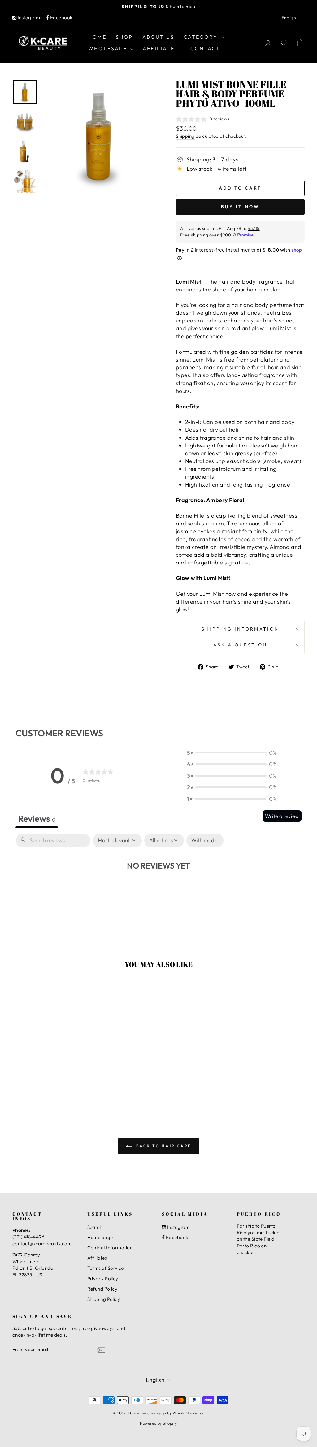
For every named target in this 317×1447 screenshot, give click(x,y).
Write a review (282, 816)
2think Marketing (189, 1412)
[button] (232, 753)
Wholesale (108, 48)
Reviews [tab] (36, 818)
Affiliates (97, 1258)
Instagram (28, 17)
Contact (205, 48)
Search (94, 1227)
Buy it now (240, 206)
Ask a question (240, 645)
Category (201, 37)
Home (97, 37)
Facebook (60, 17)
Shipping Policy (103, 1299)
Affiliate (159, 48)
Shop (124, 37)
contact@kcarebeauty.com (42, 1244)
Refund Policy (102, 1289)
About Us (158, 37)
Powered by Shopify (158, 1423)
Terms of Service (105, 1268)
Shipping (185, 136)
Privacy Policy (102, 1279)
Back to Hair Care (162, 1146)
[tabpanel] (158, 883)
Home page (100, 1237)
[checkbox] (205, 840)
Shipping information (240, 629)
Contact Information (110, 1248)
